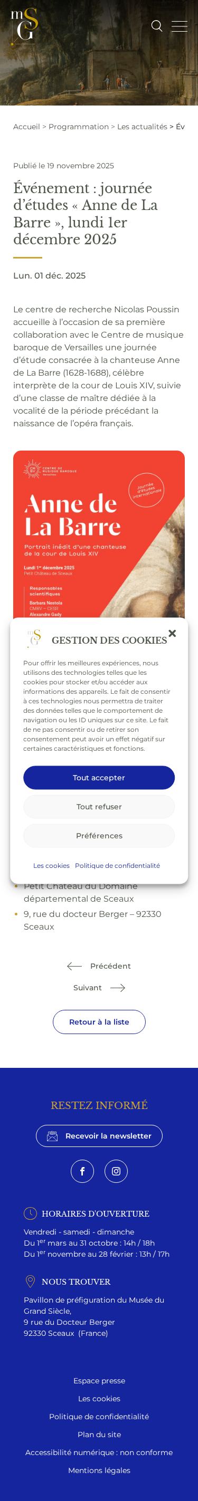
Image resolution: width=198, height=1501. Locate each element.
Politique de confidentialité (99, 1416)
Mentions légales (99, 1470)
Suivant (87, 987)
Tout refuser (99, 806)
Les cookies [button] (51, 865)
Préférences (99, 835)
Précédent (110, 966)
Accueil (26, 126)
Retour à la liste (99, 1022)
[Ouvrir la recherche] (156, 27)
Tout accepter (99, 777)
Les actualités (142, 126)
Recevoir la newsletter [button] (108, 1136)
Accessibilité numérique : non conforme (99, 1452)
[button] (172, 633)
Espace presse (99, 1380)
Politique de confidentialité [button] (117, 865)
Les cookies (99, 1398)
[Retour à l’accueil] (24, 26)
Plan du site (99, 1434)
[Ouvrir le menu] (179, 26)
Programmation (79, 126)
